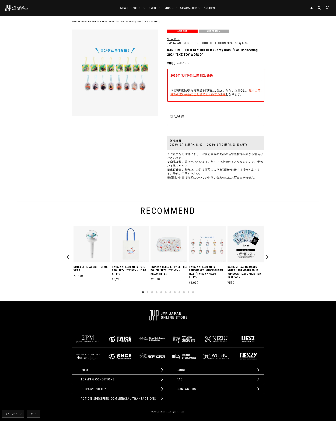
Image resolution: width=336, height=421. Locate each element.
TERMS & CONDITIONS (97, 379)
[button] (138, 8)
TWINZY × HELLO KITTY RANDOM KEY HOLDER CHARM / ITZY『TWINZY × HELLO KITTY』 (207, 272)
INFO (84, 370)
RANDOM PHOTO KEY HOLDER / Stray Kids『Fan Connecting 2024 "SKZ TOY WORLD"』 (120, 21)
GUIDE (181, 370)
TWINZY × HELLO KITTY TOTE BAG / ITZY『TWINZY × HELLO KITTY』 (129, 270)
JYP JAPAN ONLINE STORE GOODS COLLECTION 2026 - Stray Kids (207, 43)
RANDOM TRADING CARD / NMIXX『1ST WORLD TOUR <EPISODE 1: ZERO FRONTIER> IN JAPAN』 (244, 272)
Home (74, 21)
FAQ (180, 379)
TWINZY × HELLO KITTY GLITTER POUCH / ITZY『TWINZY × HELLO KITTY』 (168, 270)
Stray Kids (173, 39)
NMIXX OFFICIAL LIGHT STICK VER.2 (91, 268)
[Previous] (68, 257)
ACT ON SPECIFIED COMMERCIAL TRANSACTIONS (118, 398)
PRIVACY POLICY (93, 389)
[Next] (267, 257)
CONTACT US (186, 389)
